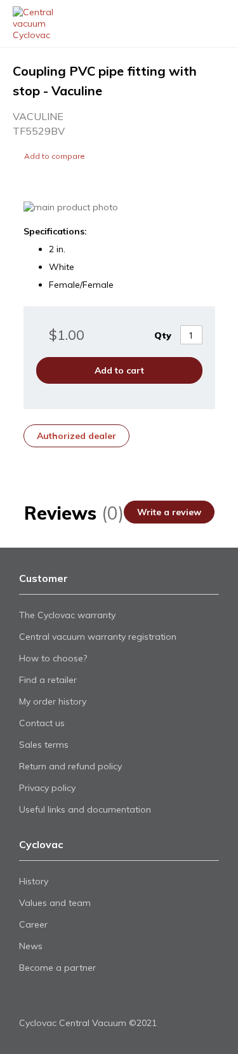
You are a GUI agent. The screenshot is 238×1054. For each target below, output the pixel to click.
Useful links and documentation (85, 809)
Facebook (27, 998)
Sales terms (44, 744)
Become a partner (57, 967)
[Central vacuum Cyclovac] (43, 23)
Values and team (55, 903)
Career (33, 924)
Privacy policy (47, 788)
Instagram (70, 998)
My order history (52, 701)
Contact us (42, 723)
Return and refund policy (70, 766)
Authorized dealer (76, 436)
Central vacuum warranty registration (97, 636)
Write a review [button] (169, 512)
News (31, 946)
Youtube (48, 998)
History (33, 881)
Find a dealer (189, 24)
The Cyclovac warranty (67, 615)
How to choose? (53, 658)
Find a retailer (48, 680)
